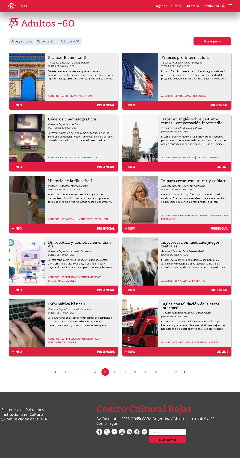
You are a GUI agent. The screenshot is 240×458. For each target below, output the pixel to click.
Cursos (176, 6)
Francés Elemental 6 (67, 57)
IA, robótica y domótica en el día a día (79, 244)
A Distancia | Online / (193, 157)
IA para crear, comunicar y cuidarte (194, 181)
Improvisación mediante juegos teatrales (190, 244)
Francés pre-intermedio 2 (185, 57)
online (222, 167)
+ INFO (17, 105)
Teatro (200, 280)
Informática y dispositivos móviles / (203, 215)
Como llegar (107, 423)
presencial (106, 105)
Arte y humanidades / (80, 219)
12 (175, 371)
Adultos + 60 (70, 41)
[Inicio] (18, 6)
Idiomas (213, 157)
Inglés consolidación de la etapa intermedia (190, 306)
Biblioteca (191, 6)
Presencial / (74, 277)
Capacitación (46, 41)
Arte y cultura (21, 41)
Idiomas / (72, 95)
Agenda (161, 6)
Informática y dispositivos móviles (74, 278)
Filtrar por (211, 41)
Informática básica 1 (67, 304)
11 (165, 371)
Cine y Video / (74, 157)
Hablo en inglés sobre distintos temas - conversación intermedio (192, 121)
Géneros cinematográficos (72, 119)
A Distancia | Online (205, 342)
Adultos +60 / (57, 95)
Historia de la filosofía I (70, 181)
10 (155, 371)
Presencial (86, 95)
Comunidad (211, 6)
